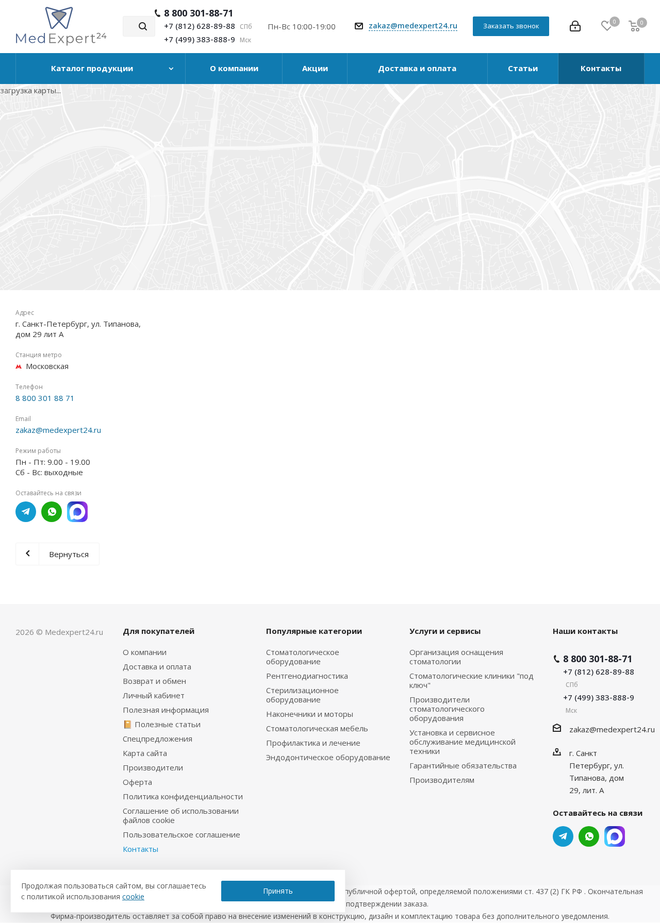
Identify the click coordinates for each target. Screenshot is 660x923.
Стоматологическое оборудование (302, 656)
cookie (133, 896)
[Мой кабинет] (575, 26)
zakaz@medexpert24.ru (413, 25)
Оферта (137, 782)
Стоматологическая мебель (317, 728)
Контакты (140, 849)
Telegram (25, 511)
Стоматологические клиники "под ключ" (471, 680)
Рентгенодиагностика (307, 675)
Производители (153, 767)
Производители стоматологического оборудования (447, 708)
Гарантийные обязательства (463, 765)
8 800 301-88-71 (198, 13)
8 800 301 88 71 (45, 398)
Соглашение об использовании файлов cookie (181, 815)
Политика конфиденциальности (183, 796)
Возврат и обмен (154, 681)
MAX (77, 511)
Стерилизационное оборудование (302, 694)
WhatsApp (51, 511)
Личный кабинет (154, 695)
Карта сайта (145, 753)
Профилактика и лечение (313, 742)
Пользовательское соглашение (181, 834)
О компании (145, 652)
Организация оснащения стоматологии (456, 656)
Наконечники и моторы (309, 714)
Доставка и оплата (157, 666)
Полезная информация (166, 709)
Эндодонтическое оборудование (328, 757)
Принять (278, 891)
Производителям (441, 780)
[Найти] (142, 26)
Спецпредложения (157, 738)
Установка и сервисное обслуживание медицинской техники (462, 741)
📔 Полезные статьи (162, 724)
